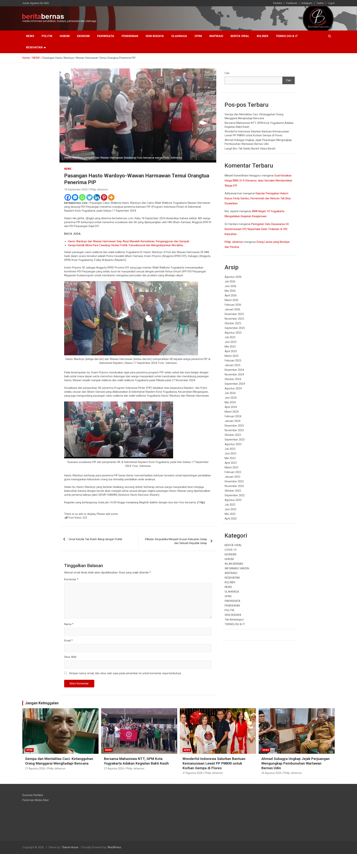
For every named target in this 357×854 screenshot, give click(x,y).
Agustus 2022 (233, 500)
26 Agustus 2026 (271, 772)
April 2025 (231, 351)
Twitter (320, 3)
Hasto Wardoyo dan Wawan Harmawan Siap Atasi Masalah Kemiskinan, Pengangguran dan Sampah (128, 241)
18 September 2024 (76, 189)
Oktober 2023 (233, 435)
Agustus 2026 (233, 277)
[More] (111, 197)
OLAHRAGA (179, 36)
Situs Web (70, 657)
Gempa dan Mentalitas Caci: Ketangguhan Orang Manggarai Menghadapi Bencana (59, 761)
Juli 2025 (230, 337)
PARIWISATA (105, 36)
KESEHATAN (34, 47)
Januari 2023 (232, 476)
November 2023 (234, 430)
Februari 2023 (233, 472)
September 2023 (235, 439)
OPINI (198, 36)
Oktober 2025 (233, 323)
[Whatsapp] (82, 197)
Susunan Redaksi (32, 795)
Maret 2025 (231, 356)
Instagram (306, 3)
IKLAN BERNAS (234, 563)
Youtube (277, 3)
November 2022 (234, 486)
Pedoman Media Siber (35, 800)
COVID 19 (230, 549)
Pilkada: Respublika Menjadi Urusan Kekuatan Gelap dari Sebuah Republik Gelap (176, 541)
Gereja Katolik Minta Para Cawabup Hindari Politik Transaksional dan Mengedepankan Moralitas (125, 245)
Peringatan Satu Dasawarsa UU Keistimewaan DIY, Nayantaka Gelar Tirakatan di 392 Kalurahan (257, 229)
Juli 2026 (230, 281)
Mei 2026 (230, 290)
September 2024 (235, 383)
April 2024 (231, 407)
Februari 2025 (233, 360)
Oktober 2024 (233, 379)
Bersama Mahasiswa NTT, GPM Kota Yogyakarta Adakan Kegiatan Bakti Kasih (136, 761)
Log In (331, 3)
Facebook (291, 3)
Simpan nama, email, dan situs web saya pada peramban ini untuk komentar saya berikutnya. (125, 673)
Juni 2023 (230, 453)
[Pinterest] (104, 197)
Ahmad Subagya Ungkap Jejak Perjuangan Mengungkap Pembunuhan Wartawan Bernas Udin (295, 763)
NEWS (30, 36)
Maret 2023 (231, 467)
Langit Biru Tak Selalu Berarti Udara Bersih (250, 148)
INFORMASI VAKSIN (237, 568)
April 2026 (231, 295)
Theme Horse (70, 847)
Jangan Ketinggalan (42, 703)
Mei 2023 (230, 458)
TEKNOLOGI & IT (287, 36)
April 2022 (231, 518)
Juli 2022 (230, 504)
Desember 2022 (234, 481)
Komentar (71, 579)
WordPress (114, 847)
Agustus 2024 (233, 388)
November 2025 (234, 318)
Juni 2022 (230, 509)
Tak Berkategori (234, 619)
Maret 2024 (231, 411)
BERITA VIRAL (240, 36)
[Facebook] (68, 197)
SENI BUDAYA (155, 36)
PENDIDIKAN (130, 36)
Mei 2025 (230, 346)
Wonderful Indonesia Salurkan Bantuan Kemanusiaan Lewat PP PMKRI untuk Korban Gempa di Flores (214, 763)
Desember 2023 (234, 425)
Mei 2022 (230, 514)
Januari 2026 (232, 309)
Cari (227, 73)
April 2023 (231, 462)
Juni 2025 (230, 342)
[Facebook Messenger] (75, 197)
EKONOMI (83, 36)
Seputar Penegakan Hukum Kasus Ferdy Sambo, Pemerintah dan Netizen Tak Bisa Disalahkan (258, 198)
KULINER (262, 36)
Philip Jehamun (99, 189)
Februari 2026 (233, 304)
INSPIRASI (216, 36)
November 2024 (234, 374)
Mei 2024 (230, 402)
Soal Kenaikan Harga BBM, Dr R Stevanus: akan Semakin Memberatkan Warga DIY (258, 180)
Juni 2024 (230, 397)
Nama (68, 624)
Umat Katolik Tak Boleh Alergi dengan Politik (95, 539)
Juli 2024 (230, 393)
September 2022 (235, 495)
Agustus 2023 (233, 444)
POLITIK (47, 36)
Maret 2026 (231, 300)
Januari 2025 (232, 365)
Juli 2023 (230, 449)
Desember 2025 (234, 314)
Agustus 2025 (233, 332)
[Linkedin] (97, 197)
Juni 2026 (230, 286)
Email (68, 640)
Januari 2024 (232, 421)
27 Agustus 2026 (35, 768)
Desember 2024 (234, 369)
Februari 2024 (233, 416)
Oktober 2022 (233, 490)
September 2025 (235, 328)
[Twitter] (89, 197)
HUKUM (65, 36)
